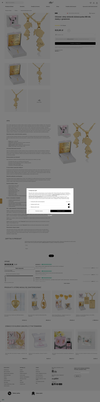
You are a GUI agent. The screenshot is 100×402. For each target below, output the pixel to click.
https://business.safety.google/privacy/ (36, 196)
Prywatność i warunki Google (52, 195)
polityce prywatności (56, 194)
